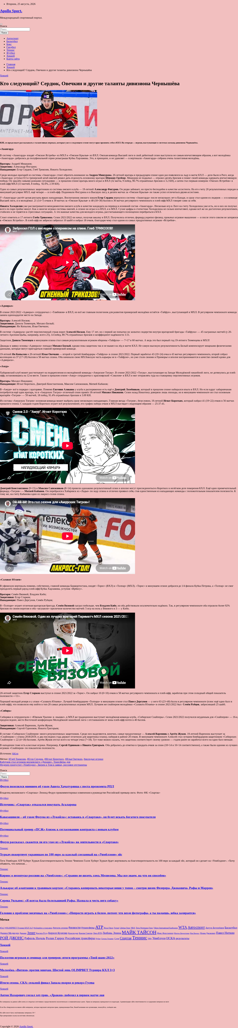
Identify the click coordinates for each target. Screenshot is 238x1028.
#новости (74, 927)
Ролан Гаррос (55, 938)
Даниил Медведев (9, 933)
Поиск (3, 26)
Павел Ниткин (225, 933)
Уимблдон (159, 938)
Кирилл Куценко (58, 933)
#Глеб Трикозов (17, 759)
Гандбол (11, 47)
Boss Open (108, 928)
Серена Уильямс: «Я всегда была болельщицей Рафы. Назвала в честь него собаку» (59, 900)
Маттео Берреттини (181, 933)
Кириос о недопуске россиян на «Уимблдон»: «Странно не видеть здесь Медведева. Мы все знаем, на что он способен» (83, 875)
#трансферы (88, 927)
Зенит (31, 933)
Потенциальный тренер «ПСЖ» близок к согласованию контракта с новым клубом (59, 829)
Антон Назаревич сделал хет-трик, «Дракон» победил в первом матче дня (52, 995)
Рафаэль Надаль (34, 938)
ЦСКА (170, 938)
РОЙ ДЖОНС (12, 938)
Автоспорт (12, 38)
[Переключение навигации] (1, 24)
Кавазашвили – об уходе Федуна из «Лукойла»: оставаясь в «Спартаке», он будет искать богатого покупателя (78, 817)
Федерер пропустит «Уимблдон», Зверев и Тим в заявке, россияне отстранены (43, 764)
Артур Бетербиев (214, 927)
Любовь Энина (111, 933)
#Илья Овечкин (73, 759)
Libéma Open (125, 928)
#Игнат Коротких (54, 759)
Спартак (126, 938)
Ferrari (116, 928)
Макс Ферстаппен (165, 933)
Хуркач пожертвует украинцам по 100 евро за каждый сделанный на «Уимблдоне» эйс (61, 854)
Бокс (9, 44)
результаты (182, 938)
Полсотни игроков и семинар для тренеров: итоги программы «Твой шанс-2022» (57, 957)
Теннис (10, 50)
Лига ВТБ (97, 933)
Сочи (116, 938)
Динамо (23, 933)
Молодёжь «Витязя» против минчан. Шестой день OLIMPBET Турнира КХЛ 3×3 (57, 970)
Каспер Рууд (42, 933)
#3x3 (2, 928)
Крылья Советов (85, 933)
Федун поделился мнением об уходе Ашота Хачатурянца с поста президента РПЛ (57, 786)
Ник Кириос (194, 933)
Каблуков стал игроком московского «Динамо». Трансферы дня (35, 762)
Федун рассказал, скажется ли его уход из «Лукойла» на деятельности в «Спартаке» (59, 842)
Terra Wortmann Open (144, 928)
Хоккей (10, 55)
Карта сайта (13, 58)
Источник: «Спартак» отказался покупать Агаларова (38, 804)
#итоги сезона (60, 927)
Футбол (10, 53)
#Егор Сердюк (35, 759)
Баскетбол (12, 41)
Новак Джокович (207, 933)
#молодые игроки (93, 759)
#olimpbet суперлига (43, 928)
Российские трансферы (80, 938)
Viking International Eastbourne (165, 928)
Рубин (98, 939)
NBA (133, 928)
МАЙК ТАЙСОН (139, 932)
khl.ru (15, 753)
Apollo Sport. (11, 11)
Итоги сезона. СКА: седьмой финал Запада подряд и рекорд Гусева (47, 982)
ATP (99, 927)
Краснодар (73, 933)
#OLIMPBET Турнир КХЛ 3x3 (19, 928)
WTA (182, 927)
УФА (150, 938)
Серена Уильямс (107, 939)
